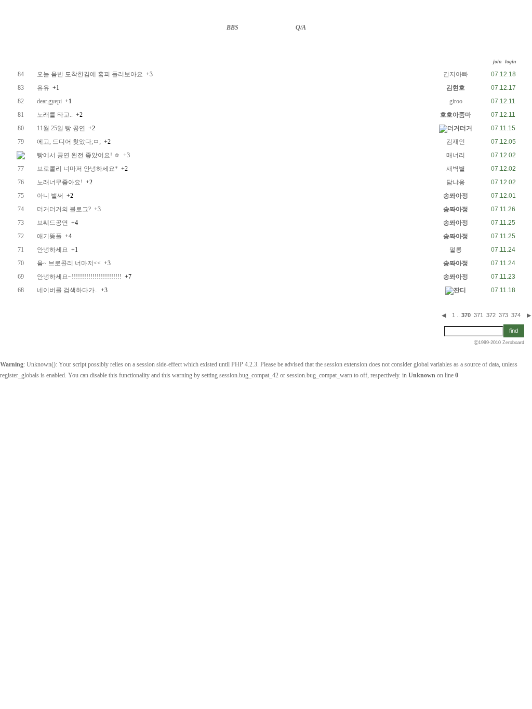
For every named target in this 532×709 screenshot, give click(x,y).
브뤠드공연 (52, 222)
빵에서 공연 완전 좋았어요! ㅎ (78, 155)
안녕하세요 (52, 249)
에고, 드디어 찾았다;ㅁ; (69, 141)
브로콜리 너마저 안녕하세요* (77, 168)
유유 (43, 87)
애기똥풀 (49, 236)
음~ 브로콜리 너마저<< (69, 263)
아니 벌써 (50, 195)
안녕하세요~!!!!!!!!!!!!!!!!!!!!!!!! (79, 276)
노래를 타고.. (55, 114)
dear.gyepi (49, 101)
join (497, 61)
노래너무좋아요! (60, 182)
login (510, 61)
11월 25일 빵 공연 (61, 128)
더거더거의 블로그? (64, 209)
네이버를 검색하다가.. (67, 290)
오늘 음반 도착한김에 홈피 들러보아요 (90, 74)
